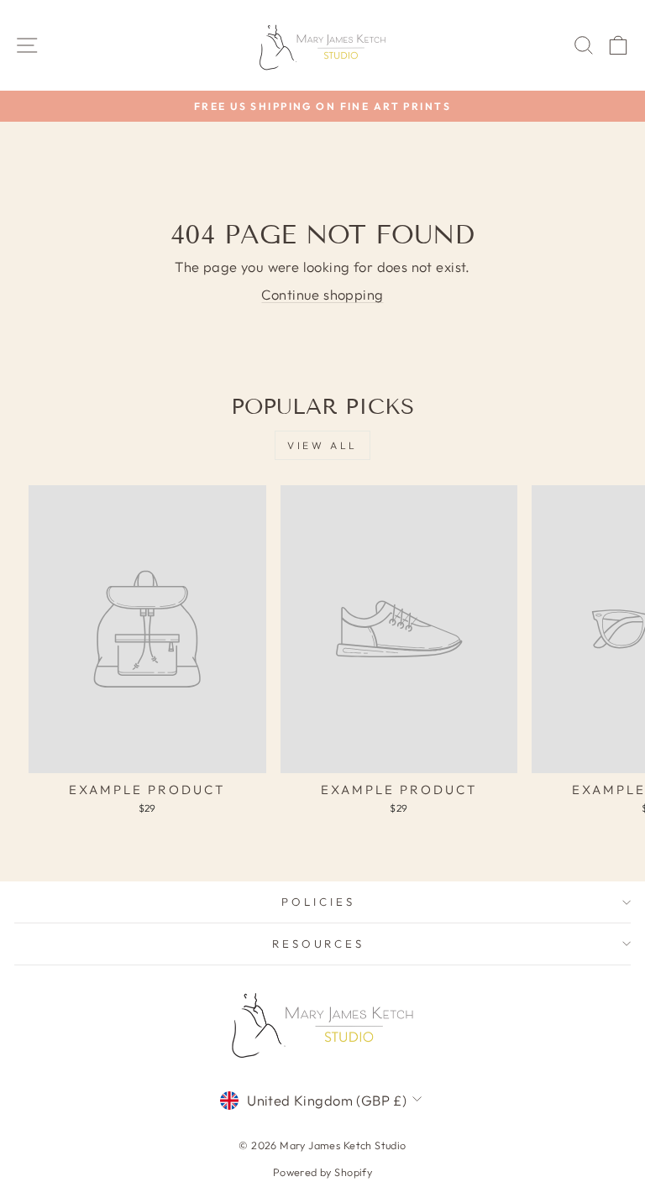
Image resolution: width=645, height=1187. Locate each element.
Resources (318, 943)
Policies (318, 901)
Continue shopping (322, 294)
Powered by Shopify (322, 1172)
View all (322, 445)
